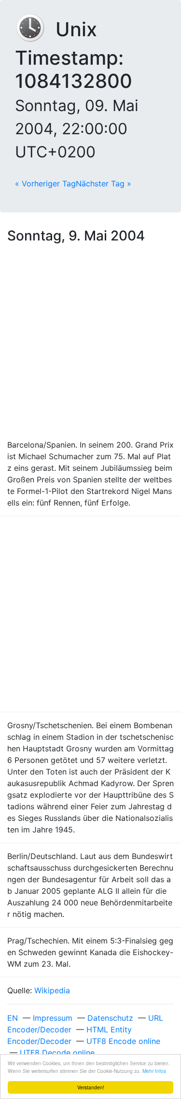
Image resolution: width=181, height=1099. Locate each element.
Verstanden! (90, 1087)
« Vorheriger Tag (45, 183)
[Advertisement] (90, 343)
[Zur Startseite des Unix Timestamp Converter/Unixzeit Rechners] (35, 29)
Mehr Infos (154, 1070)
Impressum (52, 1018)
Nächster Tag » (103, 183)
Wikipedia (52, 990)
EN (12, 1018)
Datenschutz (110, 1018)
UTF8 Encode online (123, 1041)
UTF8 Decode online (57, 1052)
